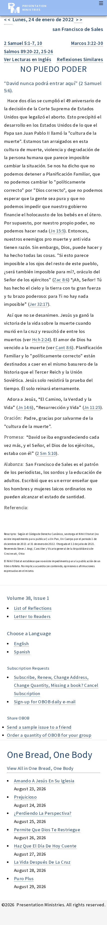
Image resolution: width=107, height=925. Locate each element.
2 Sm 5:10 (46, 453)
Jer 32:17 (38, 304)
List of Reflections (33, 608)
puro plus (24, 878)
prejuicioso (25, 797)
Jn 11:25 (92, 407)
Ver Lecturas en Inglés (27, 59)
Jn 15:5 (57, 231)
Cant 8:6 (63, 347)
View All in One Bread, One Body (40, 768)
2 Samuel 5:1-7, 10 (23, 43)
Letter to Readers (32, 616)
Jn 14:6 (25, 407)
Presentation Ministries (34, 7)
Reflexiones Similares (80, 59)
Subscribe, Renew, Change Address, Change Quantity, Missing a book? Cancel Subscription (56, 685)
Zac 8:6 (61, 280)
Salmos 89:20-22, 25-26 (28, 51)
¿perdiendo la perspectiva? (42, 813)
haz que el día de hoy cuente (45, 846)
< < (8, 20)
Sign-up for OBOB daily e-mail (45, 702)
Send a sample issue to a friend (39, 727)
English (21, 643)
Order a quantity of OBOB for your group (49, 735)
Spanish (22, 652)
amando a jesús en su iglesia (44, 781)
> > (78, 20)
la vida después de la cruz (42, 862)
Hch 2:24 (41, 339)
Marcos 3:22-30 (87, 43)
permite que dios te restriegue (47, 829)
